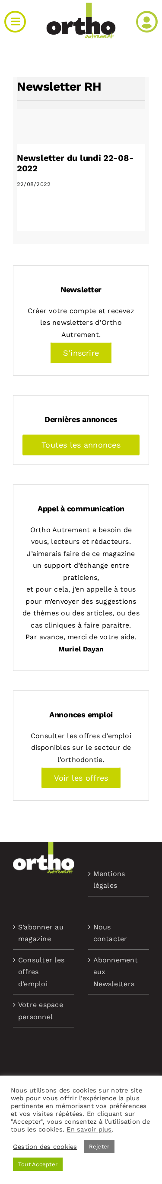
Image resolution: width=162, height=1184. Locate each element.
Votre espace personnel (40, 1011)
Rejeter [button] (99, 1146)
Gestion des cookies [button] (45, 1147)
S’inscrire (81, 352)
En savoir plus (89, 1129)
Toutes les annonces (81, 444)
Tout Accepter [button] (37, 1164)
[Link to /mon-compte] (147, 22)
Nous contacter (110, 933)
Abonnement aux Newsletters (115, 972)
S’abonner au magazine (41, 933)
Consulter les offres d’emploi (41, 972)
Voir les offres (81, 777)
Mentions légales (109, 880)
